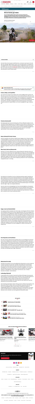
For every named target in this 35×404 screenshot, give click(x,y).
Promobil (19, 400)
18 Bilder (32, 40)
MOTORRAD (10, 386)
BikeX (13, 397)
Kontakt (2, 379)
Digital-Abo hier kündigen (16, 374)
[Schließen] (32, 87)
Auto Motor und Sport (8, 397)
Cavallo (20, 397)
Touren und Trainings (9, 367)
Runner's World (23, 400)
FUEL (21, 386)
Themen (32, 379)
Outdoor (15, 400)
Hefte (17, 0)
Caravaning (16, 397)
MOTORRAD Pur (9, 374)
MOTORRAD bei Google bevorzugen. (26, 89)
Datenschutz (19, 379)
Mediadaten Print (21, 367)
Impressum (5, 379)
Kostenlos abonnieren (5, 358)
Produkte (19, 0)
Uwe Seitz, (5, 20)
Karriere (29, 379)
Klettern (27, 397)
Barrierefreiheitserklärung (17, 381)
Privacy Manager (24, 379)
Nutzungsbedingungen (14, 379)
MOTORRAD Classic (17, 386)
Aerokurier (3, 397)
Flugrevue (23, 397)
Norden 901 (15, 66)
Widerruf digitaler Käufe (24, 374)
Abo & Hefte (24, 386)
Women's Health (28, 400)
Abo (14, 0)
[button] (17, 32)
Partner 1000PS (27, 367)
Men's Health (6, 400)
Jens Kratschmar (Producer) (11, 20)
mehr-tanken (31, 397)
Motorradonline (11, 400)
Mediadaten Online (15, 367)
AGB (9, 379)
